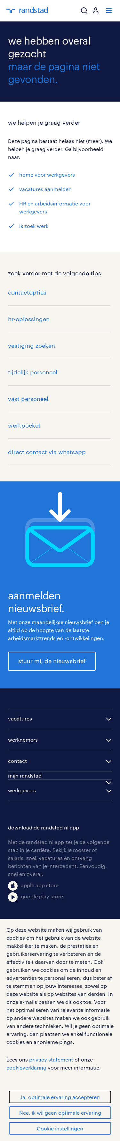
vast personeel (28, 398)
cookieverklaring (26, 1067)
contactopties (27, 292)
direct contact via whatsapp (47, 451)
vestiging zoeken (31, 345)
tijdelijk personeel (32, 372)
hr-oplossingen (29, 318)
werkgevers (22, 790)
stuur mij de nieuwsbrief (51, 660)
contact (17, 761)
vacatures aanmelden (45, 189)
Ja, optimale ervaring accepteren (60, 1097)
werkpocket (24, 425)
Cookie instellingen (60, 1128)
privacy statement (51, 1059)
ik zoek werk (33, 226)
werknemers (23, 740)
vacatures (20, 718)
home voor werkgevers (47, 174)
